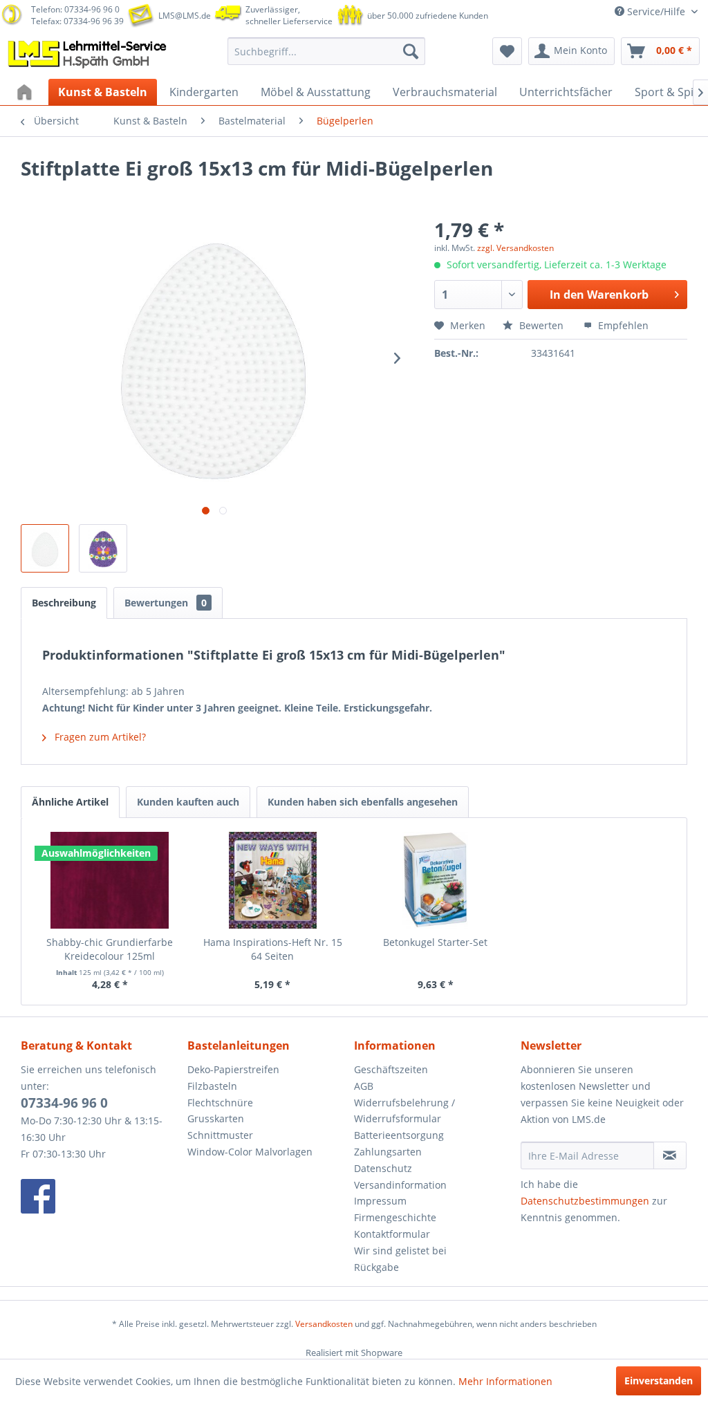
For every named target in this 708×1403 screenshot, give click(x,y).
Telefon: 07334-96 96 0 (75, 9)
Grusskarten (215, 1118)
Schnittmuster (220, 1135)
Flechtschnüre (220, 1102)
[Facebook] (100, 1196)
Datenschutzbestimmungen (585, 1200)
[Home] (26, 92)
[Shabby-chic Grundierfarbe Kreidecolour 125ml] (110, 880)
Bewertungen (165, 602)
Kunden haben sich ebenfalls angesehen (363, 801)
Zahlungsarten (388, 1151)
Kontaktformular (392, 1234)
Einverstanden (658, 1380)
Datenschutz (383, 1168)
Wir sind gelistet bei (400, 1250)
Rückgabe (376, 1267)
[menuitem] (326, 51)
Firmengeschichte (395, 1217)
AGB (363, 1086)
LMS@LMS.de (184, 15)
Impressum (380, 1200)
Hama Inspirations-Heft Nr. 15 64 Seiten (272, 949)
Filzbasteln (212, 1086)
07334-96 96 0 (64, 1103)
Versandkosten (324, 1324)
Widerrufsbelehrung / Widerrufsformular (404, 1111)
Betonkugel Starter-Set (435, 942)
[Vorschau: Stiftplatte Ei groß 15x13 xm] (45, 548)
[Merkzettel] (507, 51)
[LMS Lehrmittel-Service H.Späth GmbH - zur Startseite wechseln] (88, 54)
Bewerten (541, 325)
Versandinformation (400, 1184)
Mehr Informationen (505, 1381)
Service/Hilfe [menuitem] (656, 11)
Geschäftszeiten (391, 1069)
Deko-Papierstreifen (233, 1069)
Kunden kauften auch (188, 801)
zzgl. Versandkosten (515, 248)
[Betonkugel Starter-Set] (435, 880)
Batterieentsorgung (399, 1135)
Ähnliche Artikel (70, 801)
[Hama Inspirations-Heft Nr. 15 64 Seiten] (273, 880)
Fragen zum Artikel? (99, 736)
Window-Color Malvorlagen (250, 1151)
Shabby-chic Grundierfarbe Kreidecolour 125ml (109, 949)
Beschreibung (64, 602)
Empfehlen (622, 325)
